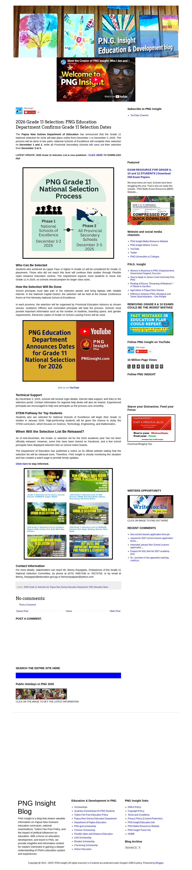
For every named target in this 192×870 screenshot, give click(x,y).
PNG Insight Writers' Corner (144, 245)
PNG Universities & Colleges (144, 256)
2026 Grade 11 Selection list (36, 587)
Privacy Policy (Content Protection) (145, 818)
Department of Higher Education (90, 822)
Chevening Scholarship (86, 845)
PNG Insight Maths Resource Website (149, 241)
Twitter (133, 252)
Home (69, 611)
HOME (131, 834)
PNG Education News (98, 587)
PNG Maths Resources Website (143, 826)
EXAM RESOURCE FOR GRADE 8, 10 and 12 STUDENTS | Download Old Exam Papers (149, 173)
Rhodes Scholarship (84, 841)
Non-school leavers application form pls (150, 534)
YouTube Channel (139, 115)
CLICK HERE (95, 155)
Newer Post (22, 611)
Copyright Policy (136, 811)
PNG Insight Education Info (141, 822)
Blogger (159, 863)
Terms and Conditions (139, 815)
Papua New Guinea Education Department (69, 587)
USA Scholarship (82, 837)
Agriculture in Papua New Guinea (147, 290)
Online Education (83, 849)
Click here (22, 463)
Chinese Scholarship (84, 830)
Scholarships (80, 807)
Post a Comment (27, 604)
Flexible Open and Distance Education (93, 834)
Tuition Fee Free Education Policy (91, 815)
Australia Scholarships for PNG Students (94, 811)
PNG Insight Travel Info (139, 830)
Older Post (115, 611)
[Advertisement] (68, 642)
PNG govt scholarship (85, 826)
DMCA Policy (134, 807)
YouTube (74, 388)
